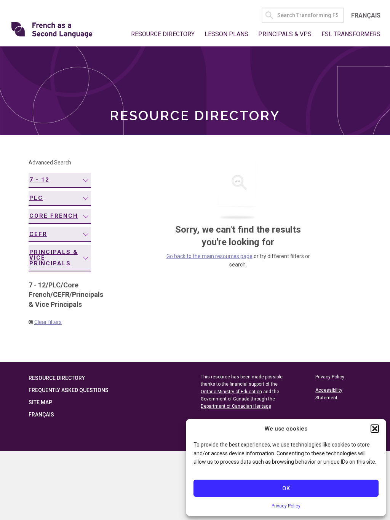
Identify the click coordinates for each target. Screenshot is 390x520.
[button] (375, 428)
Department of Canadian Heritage (236, 406)
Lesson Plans (226, 34)
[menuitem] (60, 180)
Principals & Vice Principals (53, 258)
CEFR (38, 234)
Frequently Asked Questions (69, 390)
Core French (53, 215)
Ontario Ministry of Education (231, 391)
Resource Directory (163, 34)
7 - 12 (39, 179)
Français (365, 15)
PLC (36, 198)
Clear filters (48, 322)
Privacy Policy (286, 506)
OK (286, 488)
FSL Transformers (350, 34)
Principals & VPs (285, 34)
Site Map (40, 402)
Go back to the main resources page (209, 256)
